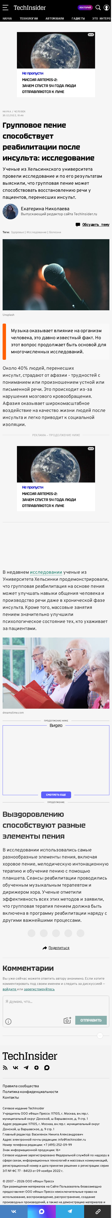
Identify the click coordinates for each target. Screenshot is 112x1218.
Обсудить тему (95, 224)
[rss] (5, 1067)
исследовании (46, 573)
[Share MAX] (42, 1211)
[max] (46, 1067)
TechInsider (30, 7)
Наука (7, 111)
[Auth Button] (106, 7)
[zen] (36, 1067)
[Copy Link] (98, 1211)
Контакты (11, 1098)
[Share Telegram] (70, 1211)
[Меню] (5, 7)
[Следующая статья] (56, 1035)
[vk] (15, 1067)
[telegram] (26, 1067)
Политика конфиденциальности (30, 1092)
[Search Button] (98, 7)
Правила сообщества (21, 1086)
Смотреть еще (56, 794)
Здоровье (17, 232)
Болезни (55, 232)
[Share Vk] (14, 1211)
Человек (20, 111)
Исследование (37, 232)
